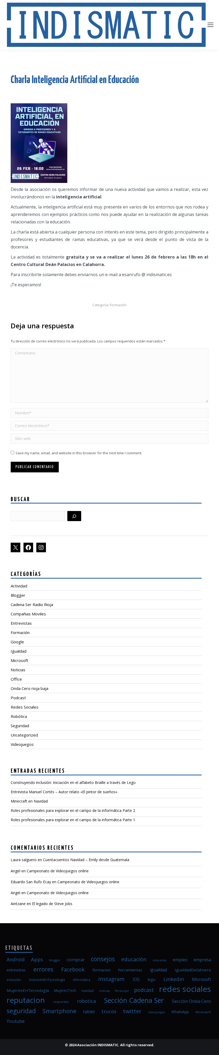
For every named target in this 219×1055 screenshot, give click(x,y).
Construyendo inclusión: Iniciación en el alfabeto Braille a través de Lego (73, 782)
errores (43, 969)
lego (151, 979)
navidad (87, 990)
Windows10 (203, 1012)
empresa (202, 960)
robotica (86, 1001)
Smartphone (59, 1011)
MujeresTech (65, 990)
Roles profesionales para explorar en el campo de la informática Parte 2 (73, 810)
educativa (159, 960)
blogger (54, 960)
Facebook (73, 969)
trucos (108, 1011)
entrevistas (16, 969)
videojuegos (156, 1012)
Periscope (122, 991)
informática (81, 980)
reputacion (26, 999)
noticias (104, 991)
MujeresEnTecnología (28, 990)
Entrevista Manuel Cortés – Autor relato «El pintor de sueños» (64, 791)
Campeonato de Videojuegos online (58, 870)
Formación (118, 304)
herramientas (130, 969)
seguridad (21, 1011)
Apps (37, 959)
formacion (101, 969)
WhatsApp (180, 1011)
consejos (103, 959)
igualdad (158, 970)
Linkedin (173, 979)
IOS (136, 979)
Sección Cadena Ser (134, 1000)
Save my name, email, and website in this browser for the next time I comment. (78, 453)
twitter (132, 1011)
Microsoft (201, 979)
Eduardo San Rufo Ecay (31, 881)
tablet (89, 1012)
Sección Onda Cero (191, 1001)
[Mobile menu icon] (210, 25)
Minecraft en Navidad (29, 801)
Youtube (16, 1021)
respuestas (61, 1002)
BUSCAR (20, 499)
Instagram (111, 979)
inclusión (14, 979)
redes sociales (185, 988)
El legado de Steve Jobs (52, 903)
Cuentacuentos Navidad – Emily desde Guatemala (86, 859)
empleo (180, 960)
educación (134, 959)
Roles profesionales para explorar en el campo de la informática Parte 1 (73, 819)
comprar (76, 959)
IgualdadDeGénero (193, 969)
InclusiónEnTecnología (47, 979)
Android (16, 959)
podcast (144, 989)
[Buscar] (74, 516)
